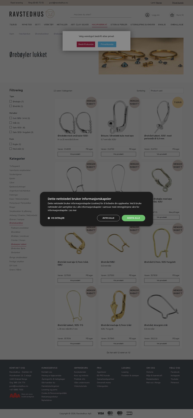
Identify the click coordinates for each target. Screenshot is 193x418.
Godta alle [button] (133, 218)
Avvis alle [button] (108, 218)
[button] (56, 218)
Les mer (73, 210)
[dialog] (96, 209)
